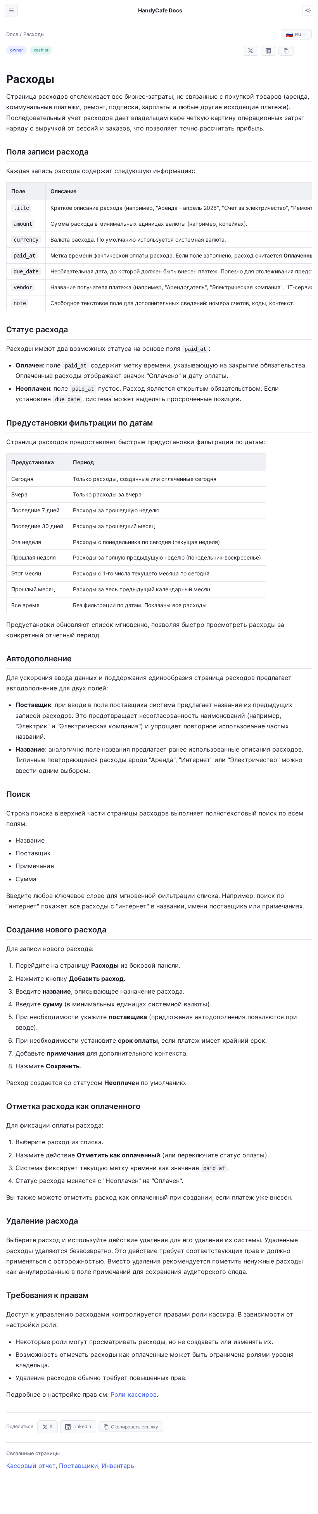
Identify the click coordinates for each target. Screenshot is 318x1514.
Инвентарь (118, 1465)
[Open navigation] (11, 10)
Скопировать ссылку (134, 1427)
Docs (12, 34)
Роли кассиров (134, 1394)
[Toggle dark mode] (307, 10)
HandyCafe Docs (160, 10)
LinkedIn (82, 1426)
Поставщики (78, 1465)
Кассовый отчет (30, 1465)
